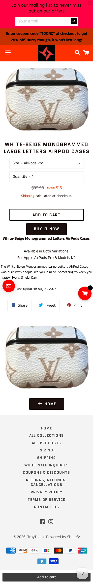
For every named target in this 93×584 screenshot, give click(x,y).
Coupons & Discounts (46, 472)
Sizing (46, 450)
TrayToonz (35, 537)
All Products (46, 442)
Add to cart (46, 577)
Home (46, 428)
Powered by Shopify (63, 537)
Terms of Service (46, 499)
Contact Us (46, 506)
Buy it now (46, 229)
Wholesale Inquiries (46, 465)
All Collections (46, 435)
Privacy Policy (46, 492)
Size (16, 163)
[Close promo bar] (90, 3)
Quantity (20, 177)
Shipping (27, 195)
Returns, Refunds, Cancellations (46, 482)
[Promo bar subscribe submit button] (74, 21)
